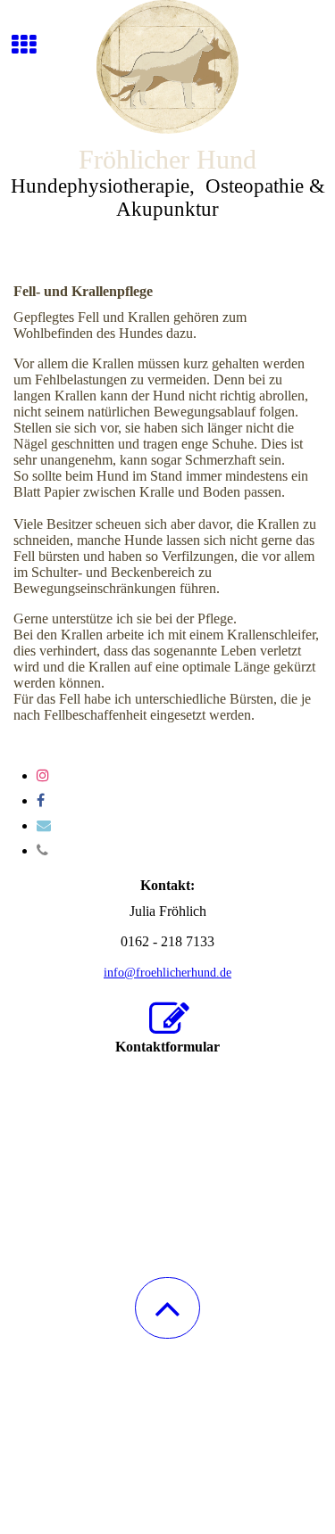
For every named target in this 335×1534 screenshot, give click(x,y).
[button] (167, 1308)
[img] (167, 67)
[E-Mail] (44, 825)
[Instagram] (43, 775)
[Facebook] (41, 800)
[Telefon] (42, 850)
